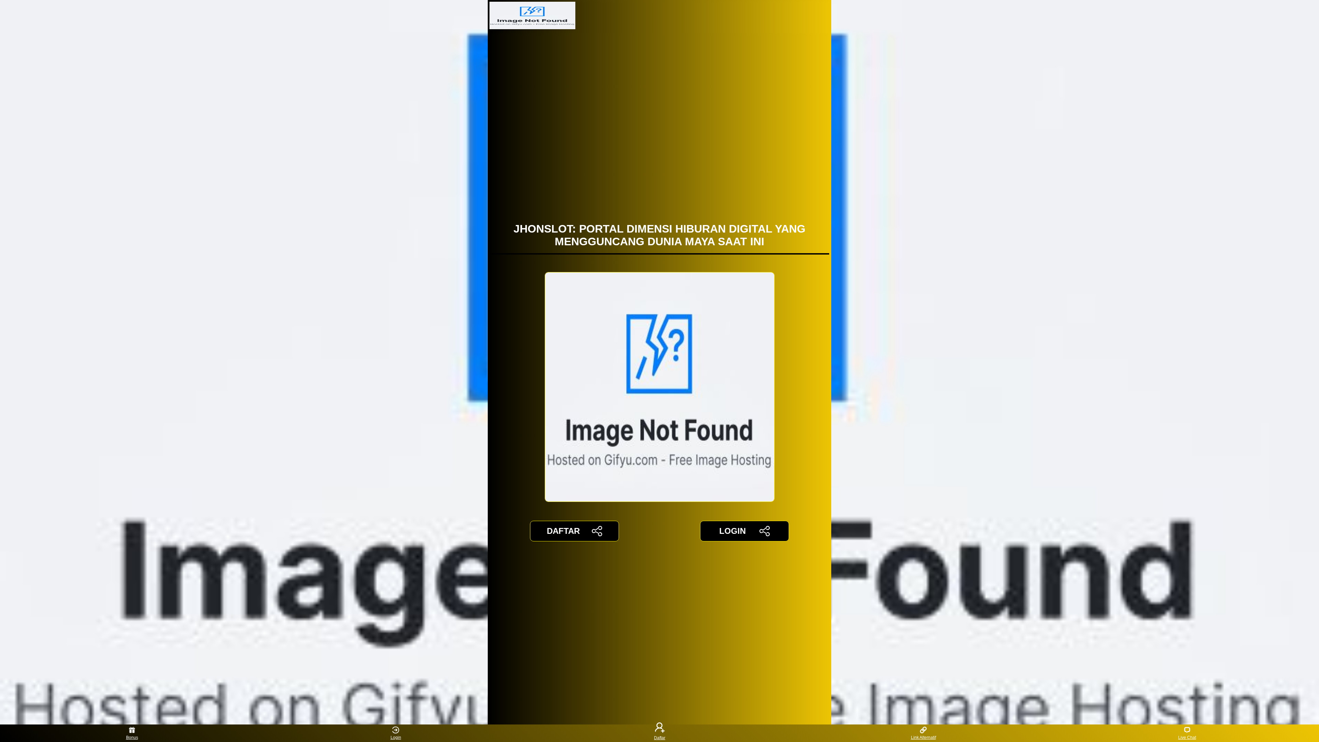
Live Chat (1187, 737)
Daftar (659, 737)
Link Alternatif (923, 737)
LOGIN (732, 531)
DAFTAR (563, 531)
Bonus (132, 737)
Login (396, 737)
